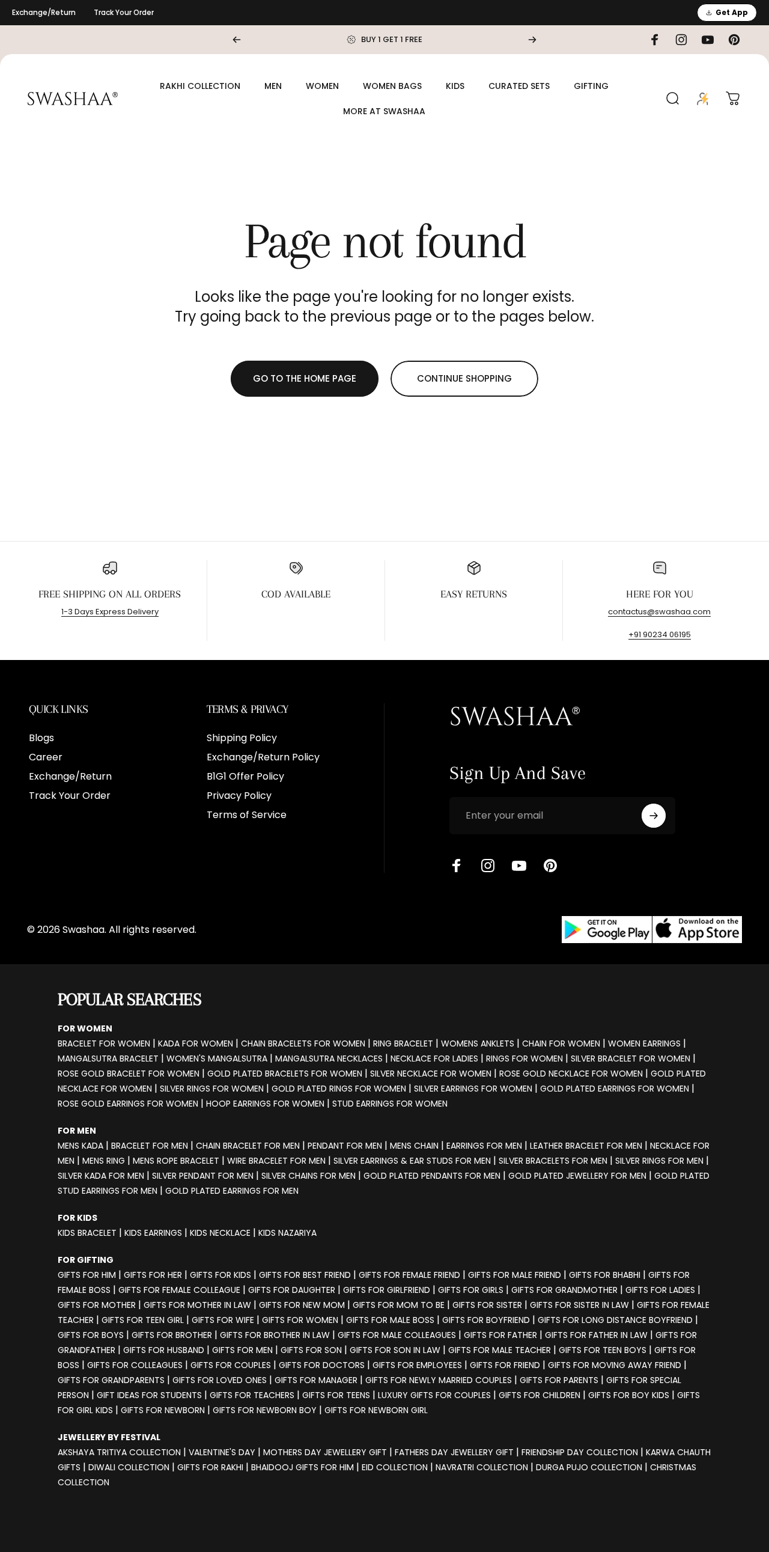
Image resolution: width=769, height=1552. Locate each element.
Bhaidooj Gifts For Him (302, 1467)
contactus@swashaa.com (659, 611)
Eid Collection (395, 1467)
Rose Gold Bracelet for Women (128, 1074)
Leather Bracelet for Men (586, 1146)
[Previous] (236, 39)
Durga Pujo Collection (589, 1467)
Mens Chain (414, 1146)
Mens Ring (103, 1161)
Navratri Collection (482, 1467)
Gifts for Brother (172, 1335)
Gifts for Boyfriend (486, 1320)
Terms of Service (247, 815)
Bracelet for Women (104, 1043)
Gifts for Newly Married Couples (438, 1380)
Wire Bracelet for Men (276, 1161)
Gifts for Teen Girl (143, 1320)
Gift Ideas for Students (149, 1395)
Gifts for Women (300, 1320)
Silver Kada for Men (101, 1176)
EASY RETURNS (473, 594)
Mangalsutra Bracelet (108, 1058)
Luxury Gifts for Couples (434, 1395)
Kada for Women (195, 1043)
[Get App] (652, 929)
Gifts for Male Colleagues (397, 1335)
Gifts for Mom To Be (399, 1305)
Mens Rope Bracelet (176, 1161)
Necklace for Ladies (434, 1058)
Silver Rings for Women (212, 1089)
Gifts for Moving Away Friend (614, 1365)
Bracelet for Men (149, 1146)
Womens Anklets (477, 1043)
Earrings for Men (484, 1146)
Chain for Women (561, 1043)
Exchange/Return (44, 12)
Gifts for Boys (91, 1335)
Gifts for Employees (417, 1365)
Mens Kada (80, 1146)
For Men (77, 1131)
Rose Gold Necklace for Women (571, 1074)
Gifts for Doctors (322, 1365)
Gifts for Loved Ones (219, 1380)
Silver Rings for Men (659, 1161)
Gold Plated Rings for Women (339, 1089)
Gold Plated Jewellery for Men (577, 1176)
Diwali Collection (128, 1467)
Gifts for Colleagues (135, 1365)
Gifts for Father (500, 1335)
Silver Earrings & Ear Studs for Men (412, 1161)
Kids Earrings (153, 1233)
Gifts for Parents (559, 1380)
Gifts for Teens (336, 1395)
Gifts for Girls (470, 1290)
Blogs (41, 738)
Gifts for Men (242, 1350)
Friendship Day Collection (579, 1452)
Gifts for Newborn (163, 1410)
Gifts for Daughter (291, 1290)
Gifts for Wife (223, 1320)
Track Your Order (124, 12)
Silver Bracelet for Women (630, 1058)
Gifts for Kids (220, 1275)
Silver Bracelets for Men (553, 1161)
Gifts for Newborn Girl (376, 1410)
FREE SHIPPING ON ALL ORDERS (109, 594)
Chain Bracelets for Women (303, 1043)
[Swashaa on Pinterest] (550, 865)
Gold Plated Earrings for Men (232, 1191)
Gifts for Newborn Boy (265, 1410)
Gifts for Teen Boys (602, 1350)
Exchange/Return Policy (263, 757)
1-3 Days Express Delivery (110, 611)
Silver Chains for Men (308, 1176)
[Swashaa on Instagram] (488, 865)
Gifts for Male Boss (390, 1320)
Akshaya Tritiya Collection (119, 1452)
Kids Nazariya (287, 1233)
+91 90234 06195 (659, 634)
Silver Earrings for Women (473, 1089)
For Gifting (86, 1260)
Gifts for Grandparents (111, 1380)
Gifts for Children (539, 1395)
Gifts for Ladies (660, 1290)
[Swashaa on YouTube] (519, 865)
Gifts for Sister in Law (579, 1305)
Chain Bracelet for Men (248, 1146)
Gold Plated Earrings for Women (614, 1089)
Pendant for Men (345, 1146)
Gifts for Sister (487, 1305)
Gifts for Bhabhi (604, 1275)
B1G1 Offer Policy (245, 777)
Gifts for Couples (230, 1365)
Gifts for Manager (316, 1380)
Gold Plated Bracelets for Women (284, 1074)
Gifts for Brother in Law (275, 1335)
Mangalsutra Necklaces (329, 1058)
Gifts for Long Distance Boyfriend (615, 1320)
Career (45, 757)
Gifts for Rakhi (210, 1467)
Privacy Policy (239, 796)
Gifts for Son (311, 1350)
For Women (85, 1028)
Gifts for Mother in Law (197, 1305)
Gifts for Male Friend (514, 1275)
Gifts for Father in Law (596, 1335)
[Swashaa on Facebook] (456, 865)
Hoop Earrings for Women (265, 1104)
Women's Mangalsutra (216, 1058)
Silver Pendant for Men (203, 1176)
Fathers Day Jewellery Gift (454, 1452)
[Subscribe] (654, 816)
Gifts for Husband (163, 1350)
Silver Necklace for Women (430, 1074)
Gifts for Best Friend (305, 1275)
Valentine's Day (222, 1452)
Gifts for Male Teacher (499, 1350)
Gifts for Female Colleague (179, 1290)
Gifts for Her (153, 1275)
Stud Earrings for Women (390, 1104)
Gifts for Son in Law (395, 1350)
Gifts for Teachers (252, 1395)
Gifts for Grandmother (564, 1290)
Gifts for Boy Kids (628, 1395)
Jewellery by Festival (109, 1437)
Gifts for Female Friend (409, 1275)
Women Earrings (644, 1043)
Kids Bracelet (87, 1233)
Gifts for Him (87, 1275)
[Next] (532, 39)
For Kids (77, 1218)
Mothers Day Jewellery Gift (325, 1452)
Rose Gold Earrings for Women (128, 1104)
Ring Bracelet (403, 1043)
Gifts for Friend (505, 1365)
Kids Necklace (220, 1233)
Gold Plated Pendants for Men (431, 1176)
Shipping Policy (242, 738)
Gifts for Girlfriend (386, 1290)
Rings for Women (524, 1058)
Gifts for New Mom (302, 1305)
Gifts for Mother (97, 1305)
